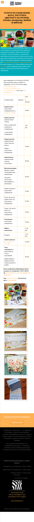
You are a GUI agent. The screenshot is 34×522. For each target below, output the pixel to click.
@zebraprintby (11, 280)
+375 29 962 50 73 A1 (10, 90)
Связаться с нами (17, 422)
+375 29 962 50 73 (11, 273)
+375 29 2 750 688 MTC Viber (12, 88)
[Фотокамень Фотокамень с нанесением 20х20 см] (15, 364)
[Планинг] (15, 318)
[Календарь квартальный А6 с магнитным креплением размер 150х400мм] (15, 389)
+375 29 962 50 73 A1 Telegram (17, 496)
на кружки (3, 66)
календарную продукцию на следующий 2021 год (17, 62)
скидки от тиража (9, 113)
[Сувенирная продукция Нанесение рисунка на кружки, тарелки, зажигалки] (15, 294)
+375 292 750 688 (22, 273)
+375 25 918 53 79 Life (10, 86)
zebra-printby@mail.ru (17, 501)
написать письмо (11, 278)
